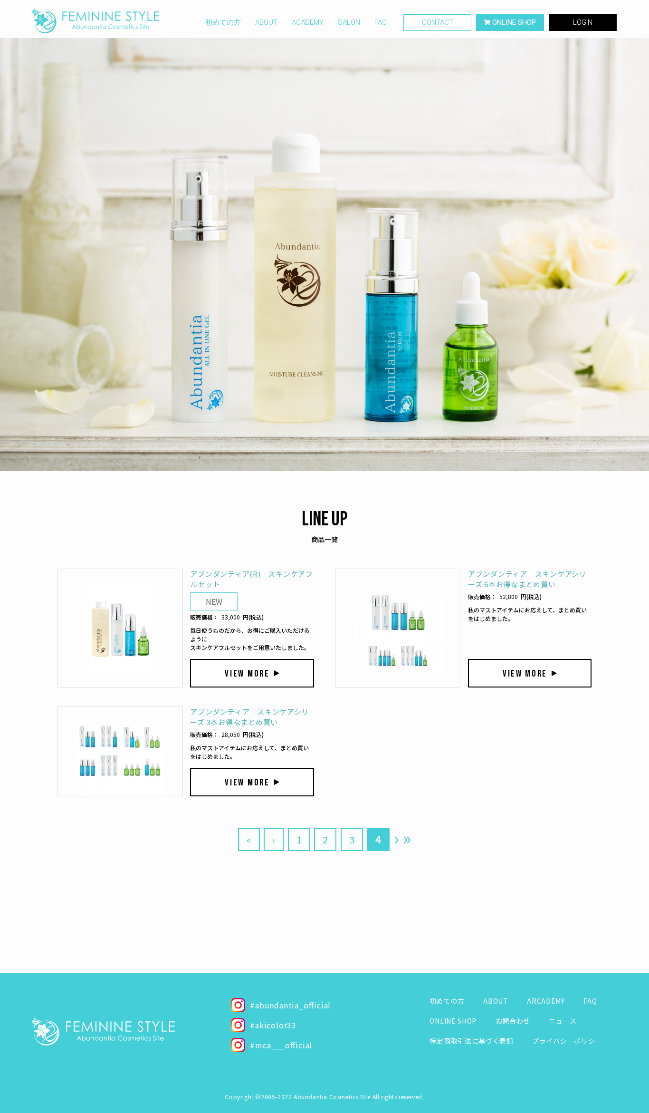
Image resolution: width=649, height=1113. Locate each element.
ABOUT (266, 22)
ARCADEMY (546, 1001)
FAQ (380, 22)
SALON (349, 22)
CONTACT (437, 22)
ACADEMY (308, 22)
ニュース (562, 1021)
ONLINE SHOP (453, 1021)
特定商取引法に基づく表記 (471, 1040)
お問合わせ (513, 1021)
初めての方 (223, 22)
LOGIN (582, 22)
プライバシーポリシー (567, 1040)
